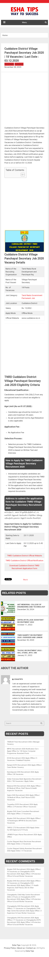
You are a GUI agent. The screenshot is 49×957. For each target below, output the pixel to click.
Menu (24, 22)
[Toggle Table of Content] (21, 175)
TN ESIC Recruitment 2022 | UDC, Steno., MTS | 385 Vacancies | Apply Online (29, 651)
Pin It (25, 580)
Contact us (30, 948)
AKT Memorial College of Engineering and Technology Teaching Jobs (31, 606)
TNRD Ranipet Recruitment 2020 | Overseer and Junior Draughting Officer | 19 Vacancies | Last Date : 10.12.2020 (30, 636)
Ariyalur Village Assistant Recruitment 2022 (30, 621)
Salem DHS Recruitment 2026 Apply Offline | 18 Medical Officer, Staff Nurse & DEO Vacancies (23, 797)
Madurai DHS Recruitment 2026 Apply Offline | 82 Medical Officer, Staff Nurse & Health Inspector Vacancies (24, 788)
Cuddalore (19, 64)
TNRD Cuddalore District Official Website (24, 555)
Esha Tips (16, 945)
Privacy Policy (10, 948)
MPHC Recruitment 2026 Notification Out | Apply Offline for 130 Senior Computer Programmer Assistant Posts (23, 751)
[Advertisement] (24, 101)
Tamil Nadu (9, 64)
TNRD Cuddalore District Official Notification (24, 560)
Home (5, 35)
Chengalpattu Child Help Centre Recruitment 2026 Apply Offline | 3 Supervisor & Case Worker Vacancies (24, 910)
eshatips (18, 679)
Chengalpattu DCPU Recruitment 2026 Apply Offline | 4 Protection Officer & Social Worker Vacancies (24, 874)
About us (21, 948)
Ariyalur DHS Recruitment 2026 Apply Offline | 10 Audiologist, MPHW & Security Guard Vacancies (24, 820)
